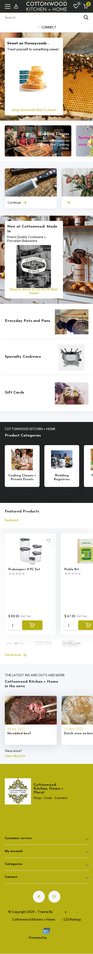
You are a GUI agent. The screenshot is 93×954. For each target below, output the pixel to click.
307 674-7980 (22, 812)
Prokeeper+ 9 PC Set (24, 569)
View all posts (15, 756)
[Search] (86, 17)
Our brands (13, 655)
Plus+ (71, 912)
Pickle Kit (71, 569)
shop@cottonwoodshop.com (25, 816)
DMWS (58, 912)
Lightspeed (55, 937)
